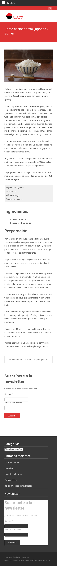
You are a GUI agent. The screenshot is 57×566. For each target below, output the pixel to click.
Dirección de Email (13, 402)
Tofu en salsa (10, 480)
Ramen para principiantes (37, 359)
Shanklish (8, 468)
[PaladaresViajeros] (13, 15)
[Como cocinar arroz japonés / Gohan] (28, 66)
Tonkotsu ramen (11, 462)
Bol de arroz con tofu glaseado (18, 485)
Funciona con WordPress (14, 560)
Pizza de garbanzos (13, 474)
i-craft (32, 560)
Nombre (8, 394)
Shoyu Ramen (14, 359)
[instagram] (50, 9)
